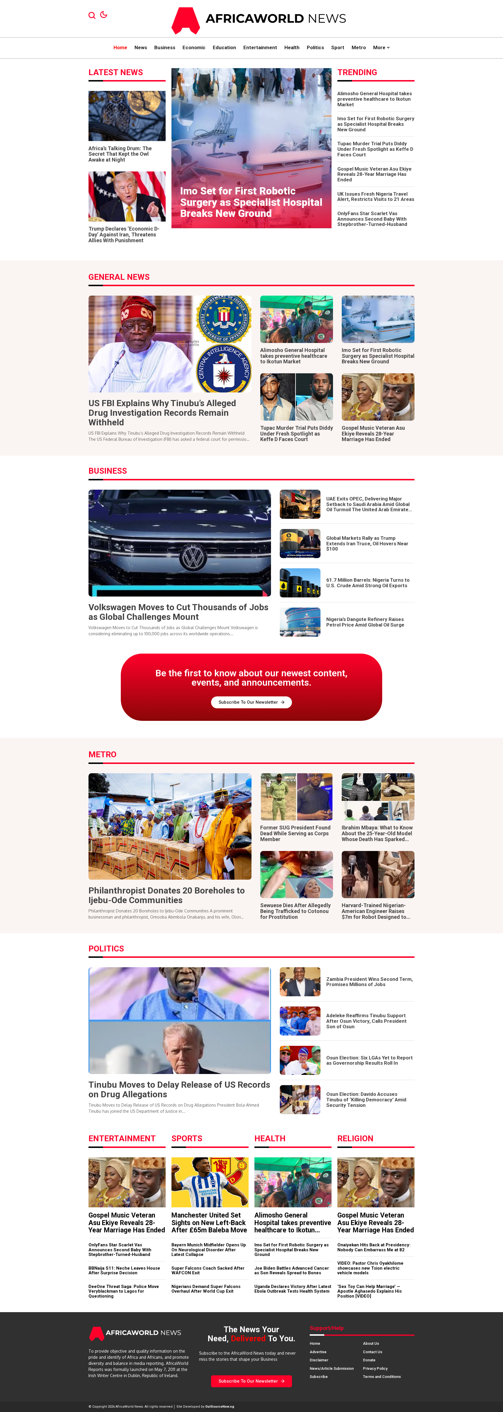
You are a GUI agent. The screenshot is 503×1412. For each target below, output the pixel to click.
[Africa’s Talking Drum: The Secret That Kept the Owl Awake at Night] (127, 116)
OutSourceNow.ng (219, 1407)
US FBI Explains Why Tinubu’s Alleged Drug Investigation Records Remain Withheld (162, 412)
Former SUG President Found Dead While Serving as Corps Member (295, 833)
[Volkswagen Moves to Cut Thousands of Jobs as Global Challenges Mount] (179, 543)
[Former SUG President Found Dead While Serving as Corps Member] (296, 797)
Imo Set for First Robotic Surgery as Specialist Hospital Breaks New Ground (251, 202)
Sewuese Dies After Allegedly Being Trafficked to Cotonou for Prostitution (295, 911)
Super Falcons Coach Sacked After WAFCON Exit (208, 1271)
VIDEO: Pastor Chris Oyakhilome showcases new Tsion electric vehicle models (370, 1268)
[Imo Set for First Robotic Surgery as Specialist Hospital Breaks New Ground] (251, 148)
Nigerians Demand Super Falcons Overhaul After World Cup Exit (205, 1289)
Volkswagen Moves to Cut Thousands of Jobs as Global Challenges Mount (178, 612)
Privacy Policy (375, 1368)
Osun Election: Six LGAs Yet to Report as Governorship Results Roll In (369, 1060)
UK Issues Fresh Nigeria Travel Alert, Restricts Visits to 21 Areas (375, 196)
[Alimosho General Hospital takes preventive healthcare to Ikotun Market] (296, 319)
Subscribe (319, 1376)
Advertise (318, 1352)
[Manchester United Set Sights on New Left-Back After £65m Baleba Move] (210, 1182)
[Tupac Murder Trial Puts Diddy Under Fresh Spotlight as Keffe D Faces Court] (296, 397)
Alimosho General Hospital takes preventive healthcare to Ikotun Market (374, 99)
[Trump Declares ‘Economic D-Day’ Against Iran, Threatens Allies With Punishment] (127, 196)
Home (315, 1343)
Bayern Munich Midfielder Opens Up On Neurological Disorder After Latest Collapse (208, 1249)
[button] (238, 218)
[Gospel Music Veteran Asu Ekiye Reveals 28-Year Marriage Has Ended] (378, 397)
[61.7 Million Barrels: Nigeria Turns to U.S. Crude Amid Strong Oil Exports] (300, 582)
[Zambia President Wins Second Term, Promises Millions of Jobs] (300, 981)
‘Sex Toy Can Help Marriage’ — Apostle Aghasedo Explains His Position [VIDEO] (369, 1291)
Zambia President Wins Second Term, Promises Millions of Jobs (369, 982)
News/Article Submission (332, 1368)
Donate (369, 1360)
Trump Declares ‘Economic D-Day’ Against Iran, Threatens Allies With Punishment (124, 234)
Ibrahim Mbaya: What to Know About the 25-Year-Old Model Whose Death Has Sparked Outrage (377, 836)
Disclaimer (319, 1360)
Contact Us (372, 1352)
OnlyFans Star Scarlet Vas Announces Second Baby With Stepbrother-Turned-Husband (372, 218)
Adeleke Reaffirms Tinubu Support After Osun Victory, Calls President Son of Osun (366, 1021)
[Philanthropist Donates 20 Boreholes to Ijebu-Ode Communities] (170, 826)
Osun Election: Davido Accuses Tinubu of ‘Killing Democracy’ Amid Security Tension (366, 1099)
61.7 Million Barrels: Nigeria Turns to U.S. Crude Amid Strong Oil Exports (368, 582)
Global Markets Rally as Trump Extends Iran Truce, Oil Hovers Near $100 (367, 543)
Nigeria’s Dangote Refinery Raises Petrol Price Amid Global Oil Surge (365, 622)
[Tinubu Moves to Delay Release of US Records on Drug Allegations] (179, 1020)
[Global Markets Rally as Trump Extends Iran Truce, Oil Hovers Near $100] (300, 543)
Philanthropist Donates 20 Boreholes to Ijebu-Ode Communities (166, 895)
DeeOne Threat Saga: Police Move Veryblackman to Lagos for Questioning (123, 1291)
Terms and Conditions (382, 1376)
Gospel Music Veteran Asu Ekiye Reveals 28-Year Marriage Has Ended (374, 174)
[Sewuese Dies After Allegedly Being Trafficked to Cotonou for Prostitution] (296, 874)
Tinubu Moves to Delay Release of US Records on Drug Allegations (179, 1089)
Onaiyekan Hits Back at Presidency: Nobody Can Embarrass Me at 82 (373, 1247)
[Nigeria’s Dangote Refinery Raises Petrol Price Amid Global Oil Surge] (300, 622)
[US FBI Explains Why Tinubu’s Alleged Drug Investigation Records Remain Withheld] (170, 344)
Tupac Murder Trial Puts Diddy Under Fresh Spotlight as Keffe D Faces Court (375, 149)
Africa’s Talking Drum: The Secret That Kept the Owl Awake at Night (120, 154)
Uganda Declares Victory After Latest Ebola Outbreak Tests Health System (292, 1289)
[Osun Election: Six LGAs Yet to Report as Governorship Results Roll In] (300, 1060)
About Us (371, 1343)
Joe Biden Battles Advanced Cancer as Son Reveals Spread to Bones (291, 1271)
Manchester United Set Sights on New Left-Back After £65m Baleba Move (209, 1222)
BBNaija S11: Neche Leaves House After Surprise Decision (124, 1271)
